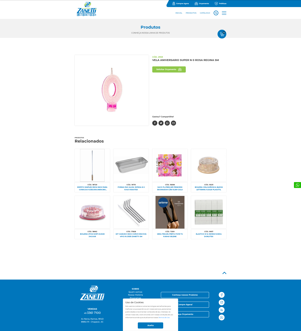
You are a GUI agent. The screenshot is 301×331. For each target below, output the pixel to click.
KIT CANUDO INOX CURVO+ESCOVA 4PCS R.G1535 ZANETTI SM (131, 235)
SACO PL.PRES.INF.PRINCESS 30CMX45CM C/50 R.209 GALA (170, 188)
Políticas (222, 3)
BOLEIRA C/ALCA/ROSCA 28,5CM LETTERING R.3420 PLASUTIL (209, 188)
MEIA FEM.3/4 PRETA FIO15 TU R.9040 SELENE (170, 235)
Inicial (178, 13)
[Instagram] (222, 302)
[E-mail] (173, 123)
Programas (135, 298)
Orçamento (204, 3)
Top (224, 273)
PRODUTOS (191, 13)
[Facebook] (154, 123)
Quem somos (135, 292)
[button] (224, 13)
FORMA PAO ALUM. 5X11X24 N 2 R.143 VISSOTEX (131, 188)
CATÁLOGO (205, 13)
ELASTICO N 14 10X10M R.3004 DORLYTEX (209, 235)
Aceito (150, 325)
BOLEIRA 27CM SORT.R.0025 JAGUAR (92, 235)
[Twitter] (161, 123)
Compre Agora (182, 3)
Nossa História (135, 295)
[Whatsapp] (297, 185)
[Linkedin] (222, 310)
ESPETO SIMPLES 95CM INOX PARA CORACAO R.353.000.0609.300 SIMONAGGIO (92, 188)
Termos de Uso (164, 317)
